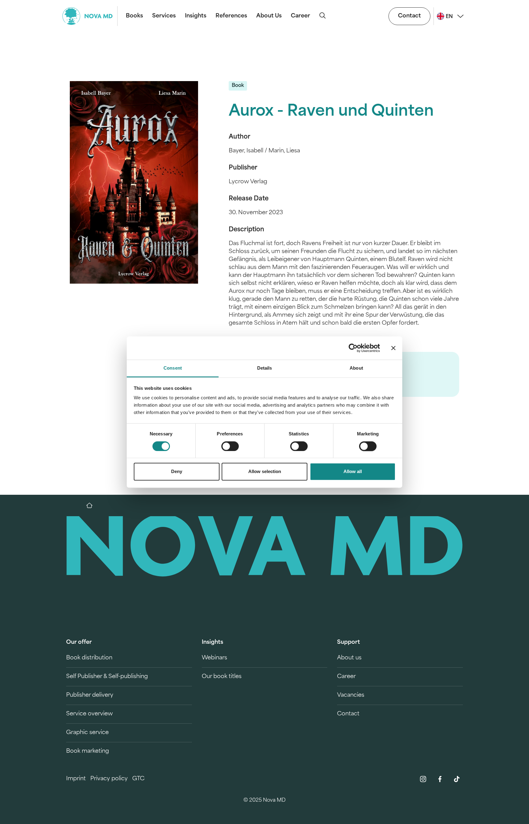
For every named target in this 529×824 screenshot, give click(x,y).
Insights (195, 16)
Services (164, 16)
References (231, 16)
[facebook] (440, 779)
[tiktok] (457, 779)
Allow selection (264, 471)
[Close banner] (393, 348)
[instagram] (423, 779)
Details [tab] (264, 368)
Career (300, 16)
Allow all (352, 471)
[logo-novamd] (90, 16)
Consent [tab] (172, 368)
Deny (176, 471)
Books (134, 16)
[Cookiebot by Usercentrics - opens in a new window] (353, 347)
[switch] (230, 446)
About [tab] (356, 368)
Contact (409, 16)
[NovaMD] (92, 505)
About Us (269, 16)
